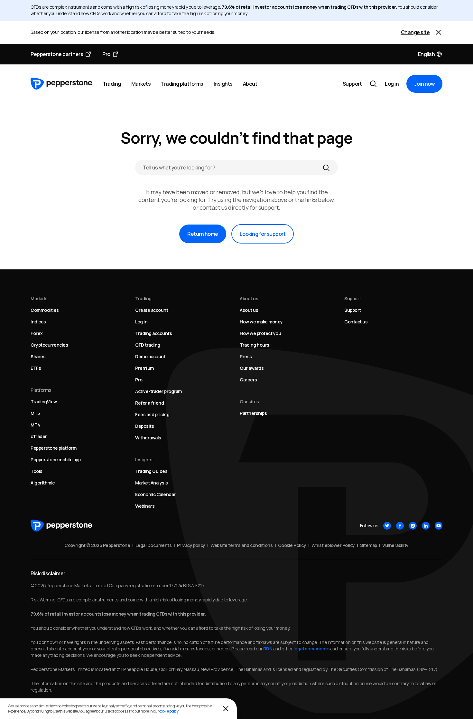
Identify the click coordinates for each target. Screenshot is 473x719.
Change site (415, 32)
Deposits (144, 426)
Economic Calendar (155, 494)
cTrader (39, 436)
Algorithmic (43, 483)
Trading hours (254, 345)
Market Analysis (151, 483)
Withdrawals (148, 438)
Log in (392, 83)
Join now (424, 83)
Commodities (45, 310)
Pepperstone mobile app (55, 459)
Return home (202, 233)
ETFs (36, 368)
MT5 (35, 413)
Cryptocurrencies (49, 345)
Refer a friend (149, 403)
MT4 (35, 425)
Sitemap (368, 545)
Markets (141, 83)
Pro (106, 54)
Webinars (144, 506)
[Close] (438, 32)
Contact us (355, 322)
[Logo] (61, 84)
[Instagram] (413, 526)
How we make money (261, 322)
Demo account (150, 356)
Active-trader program (158, 391)
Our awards (252, 368)
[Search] (326, 167)
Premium (144, 368)
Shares (38, 356)
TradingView (44, 401)
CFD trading (147, 345)
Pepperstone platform (53, 448)
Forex (37, 333)
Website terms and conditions (241, 545)
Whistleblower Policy (333, 545)
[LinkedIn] (426, 526)
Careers (248, 380)
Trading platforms (182, 83)
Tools (36, 471)
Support (352, 83)
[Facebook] (400, 526)
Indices (38, 322)
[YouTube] (438, 526)
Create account (151, 310)
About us (249, 310)
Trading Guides (151, 471)
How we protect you (260, 333)
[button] (430, 54)
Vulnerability (395, 545)
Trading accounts (153, 333)
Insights (223, 83)
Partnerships (253, 413)
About (250, 83)
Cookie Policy (292, 545)
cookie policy (169, 711)
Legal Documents (153, 545)
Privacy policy (191, 545)
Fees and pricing (152, 414)
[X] (387, 526)
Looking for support (263, 233)
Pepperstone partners (57, 54)
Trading (112, 83)
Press (246, 356)
